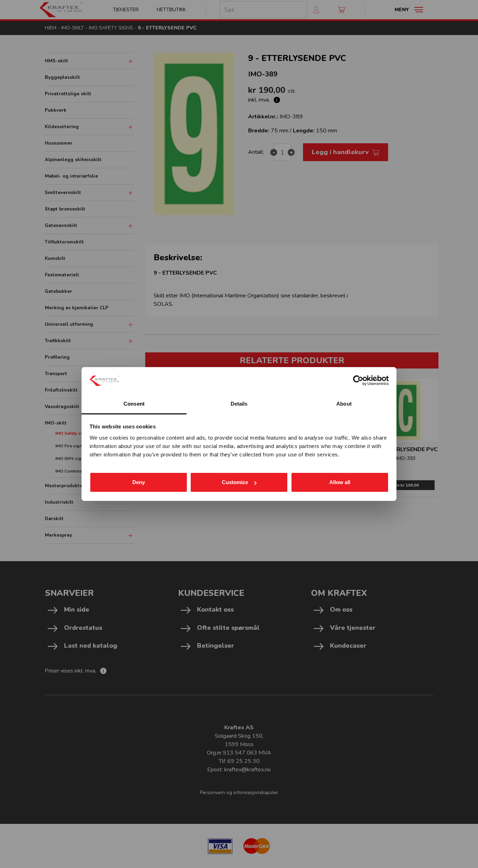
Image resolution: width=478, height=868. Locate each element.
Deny (138, 482)
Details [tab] (239, 404)
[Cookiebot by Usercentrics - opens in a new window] (358, 380)
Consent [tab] (134, 404)
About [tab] (344, 404)
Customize (235, 482)
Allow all (339, 482)
